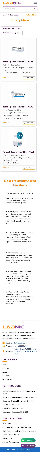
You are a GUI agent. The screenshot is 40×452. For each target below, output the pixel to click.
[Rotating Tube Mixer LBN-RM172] (17, 94)
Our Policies (7, 379)
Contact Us (6, 376)
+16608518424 (22, 346)
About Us (6, 372)
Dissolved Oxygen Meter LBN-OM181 (17, 401)
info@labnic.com (20, 343)
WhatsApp (30, 440)
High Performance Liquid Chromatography (19, 431)
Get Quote (30, 446)
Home (4, 15)
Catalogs (6, 368)
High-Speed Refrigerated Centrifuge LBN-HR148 (18, 392)
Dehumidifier (7, 438)
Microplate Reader (9, 424)
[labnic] (12, 3)
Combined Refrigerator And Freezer (16, 427)
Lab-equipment (16, 15)
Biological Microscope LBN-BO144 (16, 412)
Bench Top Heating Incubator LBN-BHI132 (19, 397)
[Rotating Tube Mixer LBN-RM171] (17, 49)
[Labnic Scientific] (13, 328)
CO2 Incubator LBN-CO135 (13, 408)
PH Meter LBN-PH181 (11, 405)
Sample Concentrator (10, 442)
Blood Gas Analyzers (10, 435)
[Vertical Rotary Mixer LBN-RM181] (17, 139)
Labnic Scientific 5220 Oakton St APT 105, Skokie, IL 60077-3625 (26, 351)
